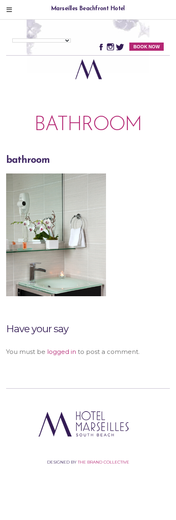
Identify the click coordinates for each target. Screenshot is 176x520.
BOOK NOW (146, 46)
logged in (61, 352)
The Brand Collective (103, 462)
